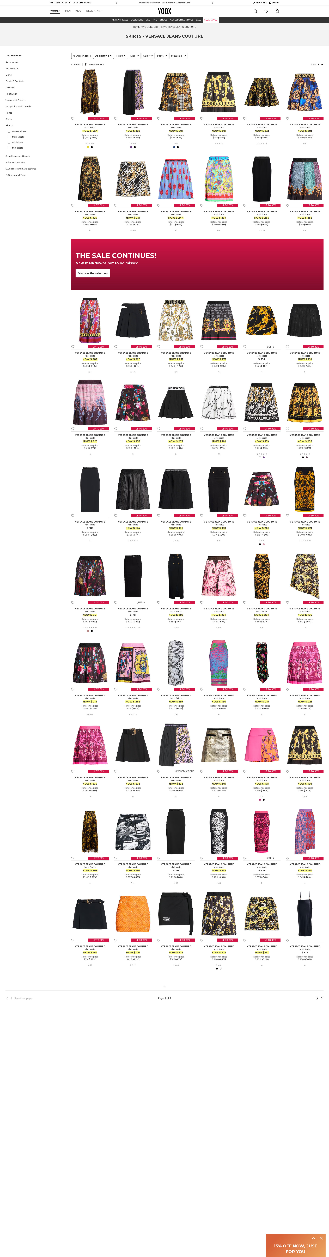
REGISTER (261, 3)
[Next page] (306, 998)
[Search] (255, 11)
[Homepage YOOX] (164, 11)
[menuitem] (55, 11)
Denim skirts (19, 131)
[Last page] (321, 998)
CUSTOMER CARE (82, 3)
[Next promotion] (212, 3)
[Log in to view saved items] (266, 11)
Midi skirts (17, 142)
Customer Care (183, 3)
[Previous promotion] (116, 3)
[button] (36, 62)
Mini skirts (17, 147)
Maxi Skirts (18, 136)
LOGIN (274, 3)
